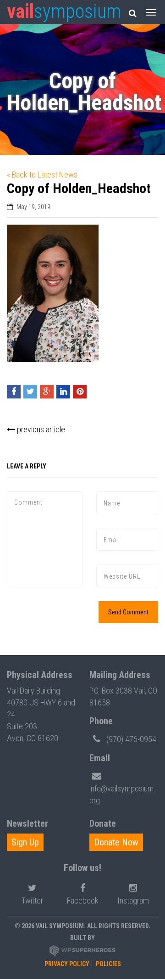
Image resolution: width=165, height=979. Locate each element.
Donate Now (116, 842)
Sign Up (25, 842)
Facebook (83, 900)
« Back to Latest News (42, 174)
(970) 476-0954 (131, 739)
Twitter (32, 900)
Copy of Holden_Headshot (79, 188)
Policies (108, 964)
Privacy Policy (66, 964)
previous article (40, 429)
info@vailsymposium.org (122, 794)
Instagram (133, 900)
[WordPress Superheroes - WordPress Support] (82, 950)
